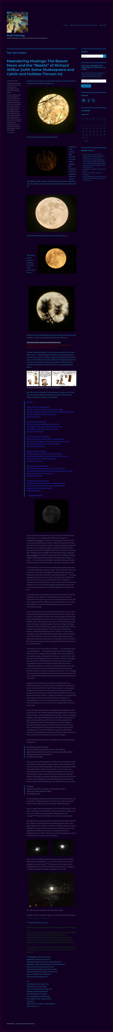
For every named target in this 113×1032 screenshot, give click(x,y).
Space (9, 117)
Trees (14, 120)
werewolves (10, 126)
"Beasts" (9, 95)
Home (65, 25)
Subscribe (86, 86)
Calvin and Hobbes (12, 98)
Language (10, 87)
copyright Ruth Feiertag (13, 83)
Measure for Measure (13, 106)
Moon (15, 87)
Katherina (17, 102)
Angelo (14, 95)
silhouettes (17, 115)
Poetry (9, 90)
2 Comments (10, 132)
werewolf (16, 124)
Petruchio (17, 108)
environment (10, 85)
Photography (10, 89)
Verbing (18, 120)
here (46, 922)
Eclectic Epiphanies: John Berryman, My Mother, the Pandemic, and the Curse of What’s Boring (94, 178)
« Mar (86, 141)
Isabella (9, 102)
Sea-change (10, 115)
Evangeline (40, 540)
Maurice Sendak (15, 104)
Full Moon (17, 85)
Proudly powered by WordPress (25, 1023)
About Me (102, 25)
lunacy (9, 104)
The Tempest (14, 119)
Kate (13, 102)
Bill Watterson (15, 97)
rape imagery (10, 111)
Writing (9, 92)
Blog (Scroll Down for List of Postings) (83, 25)
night (12, 108)
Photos (17, 89)
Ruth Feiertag (16, 35)
